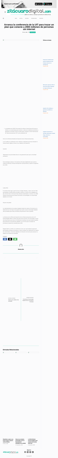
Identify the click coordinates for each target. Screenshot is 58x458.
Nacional (27, 18)
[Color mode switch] (5, 12)
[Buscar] (3, 18)
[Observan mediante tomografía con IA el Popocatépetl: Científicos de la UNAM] (20, 394)
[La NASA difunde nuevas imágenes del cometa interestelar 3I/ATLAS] (33, 394)
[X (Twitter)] (10, 239)
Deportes (41, 18)
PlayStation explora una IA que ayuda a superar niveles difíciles (8, 440)
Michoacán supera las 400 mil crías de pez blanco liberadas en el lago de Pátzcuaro (48, 86)
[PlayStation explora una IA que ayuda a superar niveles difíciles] (8, 394)
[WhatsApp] (15, 239)
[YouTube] (33, 452)
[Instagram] (30, 452)
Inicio (16, 18)
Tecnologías (32, 32)
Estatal (21, 18)
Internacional (34, 18)
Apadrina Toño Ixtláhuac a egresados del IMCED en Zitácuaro (48, 110)
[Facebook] (5, 239)
